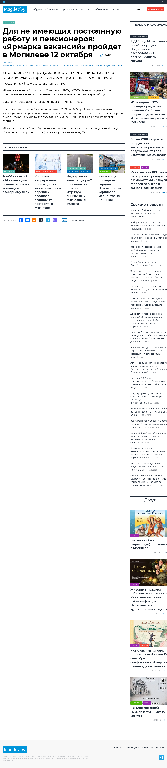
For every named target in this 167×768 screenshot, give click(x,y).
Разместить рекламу (153, 747)
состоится (39, 90)
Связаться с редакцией (126, 747)
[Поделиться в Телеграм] (48, 220)
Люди (116, 9)
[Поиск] (161, 2)
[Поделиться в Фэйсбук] (21, 220)
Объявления (52, 9)
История (85, 9)
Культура (136, 703)
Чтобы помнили (101, 9)
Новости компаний (45, 172)
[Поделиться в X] (41, 220)
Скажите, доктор (108, 168)
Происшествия (70, 9)
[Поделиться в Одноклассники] (34, 220)
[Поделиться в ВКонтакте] (27, 220)
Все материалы (155, 9)
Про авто (85, 172)
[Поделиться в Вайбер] (55, 220)
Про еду (153, 98)
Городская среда (76, 168)
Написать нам (77, 220)
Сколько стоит (139, 98)
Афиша (135, 167)
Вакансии (9, 23)
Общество (73, 172)
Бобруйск (37, 9)
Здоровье (104, 172)
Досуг (145, 167)
